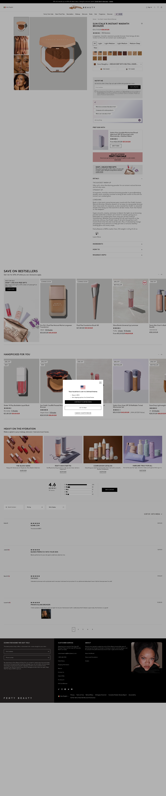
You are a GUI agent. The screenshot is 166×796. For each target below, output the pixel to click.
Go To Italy (83, 407)
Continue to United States (83, 402)
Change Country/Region (83, 413)
